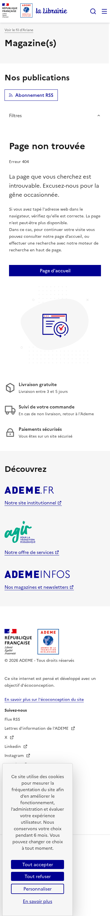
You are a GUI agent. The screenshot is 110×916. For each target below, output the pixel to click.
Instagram (15, 756)
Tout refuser (38, 876)
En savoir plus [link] (37, 901)
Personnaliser (37, 888)
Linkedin (13, 747)
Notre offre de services (29, 552)
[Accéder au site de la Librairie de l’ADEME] (52, 11)
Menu (104, 11)
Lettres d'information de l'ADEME (37, 728)
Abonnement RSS (34, 95)
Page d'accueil (55, 270)
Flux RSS (12, 719)
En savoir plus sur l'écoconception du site (44, 700)
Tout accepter (37, 864)
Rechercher (93, 11)
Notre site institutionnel (30, 502)
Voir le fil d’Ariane (19, 30)
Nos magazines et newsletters (36, 587)
